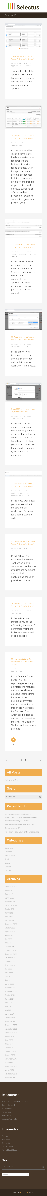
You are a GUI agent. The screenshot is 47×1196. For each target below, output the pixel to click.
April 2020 (9, 1044)
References (6, 1112)
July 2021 (8, 1003)
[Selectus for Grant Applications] (23, 117)
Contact (5, 1136)
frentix (7, 859)
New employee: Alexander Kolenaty (18, 814)
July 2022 (8, 969)
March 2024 (9, 920)
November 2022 (11, 958)
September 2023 (11, 932)
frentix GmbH (23, 1192)
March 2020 (9, 1048)
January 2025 (10, 902)
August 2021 (9, 999)
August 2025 (9, 890)
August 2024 (9, 913)
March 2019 (9, 1070)
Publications (7, 1109)
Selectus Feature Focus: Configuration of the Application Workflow (21, 493)
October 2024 (10, 909)
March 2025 (9, 898)
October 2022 (10, 962)
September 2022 (11, 965)
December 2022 (11, 954)
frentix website (7, 1147)
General (7, 863)
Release (8, 867)
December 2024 (11, 905)
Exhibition (8, 852)
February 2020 (10, 1051)
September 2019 (11, 1066)
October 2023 (10, 928)
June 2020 (9, 1040)
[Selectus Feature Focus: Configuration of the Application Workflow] (23, 474)
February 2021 (10, 1018)
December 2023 (11, 924)
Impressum (6, 1140)
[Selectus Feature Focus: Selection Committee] (23, 319)
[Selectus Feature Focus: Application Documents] (23, 36)
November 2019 (11, 1063)
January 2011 (10, 1078)
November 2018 (11, 1074)
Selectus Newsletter (9, 1119)
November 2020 (11, 1029)
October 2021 (10, 995)
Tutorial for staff (8, 1105)
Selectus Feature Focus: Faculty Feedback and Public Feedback (23, 254)
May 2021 (8, 1010)
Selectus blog (7, 1116)
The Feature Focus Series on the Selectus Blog (22, 832)
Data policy (6, 1143)
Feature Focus (30, 409)
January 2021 (10, 1021)
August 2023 (9, 935)
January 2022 (10, 988)
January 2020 (10, 1055)
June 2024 (9, 917)
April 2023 (9, 943)
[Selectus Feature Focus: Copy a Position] (23, 392)
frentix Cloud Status (9, 1150)
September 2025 (11, 887)
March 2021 (9, 1014)
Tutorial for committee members (15, 1102)
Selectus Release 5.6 (12, 828)
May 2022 (8, 977)
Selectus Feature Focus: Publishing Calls (19, 824)
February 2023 (10, 950)
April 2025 (9, 894)
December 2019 (11, 1059)
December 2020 (11, 1025)
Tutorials (8, 870)
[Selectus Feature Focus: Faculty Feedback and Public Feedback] (23, 228)
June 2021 (9, 1006)
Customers (9, 848)
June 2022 (9, 973)
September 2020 (11, 1033)
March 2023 (9, 947)
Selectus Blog (12, 780)
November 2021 (11, 991)
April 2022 (9, 980)
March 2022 (9, 984)
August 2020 (9, 1036)
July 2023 (8, 939)
